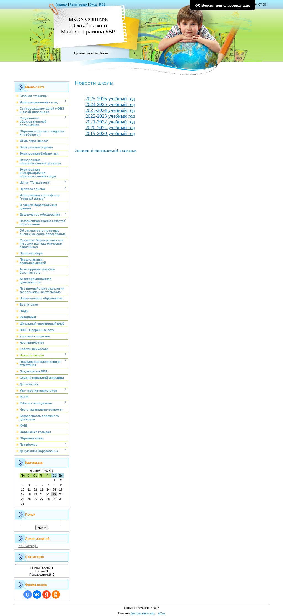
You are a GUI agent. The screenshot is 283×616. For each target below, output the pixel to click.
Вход (93, 4)
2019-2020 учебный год (110, 133)
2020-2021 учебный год (110, 127)
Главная (61, 4)
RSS (102, 4)
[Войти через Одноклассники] (56, 594)
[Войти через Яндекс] (46, 594)
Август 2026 (41, 470)
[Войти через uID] (27, 594)
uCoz (161, 613)
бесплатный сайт (143, 613)
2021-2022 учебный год (110, 122)
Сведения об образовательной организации (105, 150)
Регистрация (78, 4)
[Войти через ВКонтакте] (37, 594)
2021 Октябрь (28, 546)
